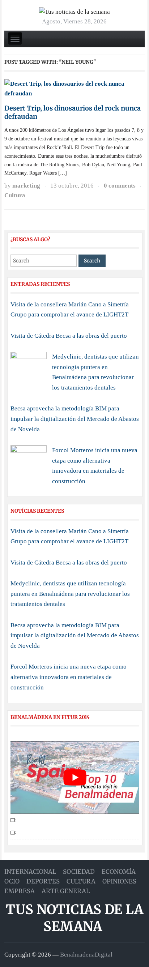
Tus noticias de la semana (74, 918)
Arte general (66, 891)
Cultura (14, 195)
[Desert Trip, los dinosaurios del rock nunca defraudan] (74, 88)
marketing (26, 185)
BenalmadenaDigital (86, 954)
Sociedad (79, 872)
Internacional (30, 872)
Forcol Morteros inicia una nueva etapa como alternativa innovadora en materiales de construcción (68, 677)
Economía (119, 872)
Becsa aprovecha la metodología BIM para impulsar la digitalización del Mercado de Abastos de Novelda (74, 418)
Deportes (43, 881)
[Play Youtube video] (75, 777)
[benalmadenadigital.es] (74, 11)
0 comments (120, 185)
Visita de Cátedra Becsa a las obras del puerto (68, 335)
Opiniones (119, 881)
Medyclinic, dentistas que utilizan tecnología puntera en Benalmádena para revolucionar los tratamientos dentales (70, 593)
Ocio (12, 881)
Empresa (19, 891)
